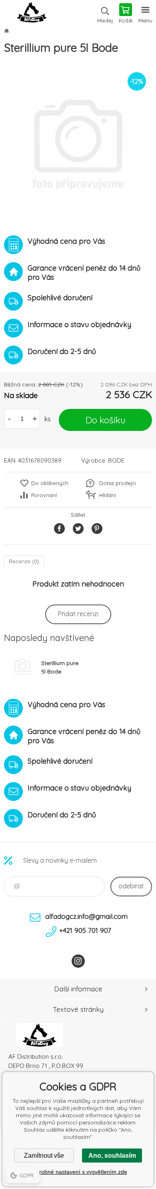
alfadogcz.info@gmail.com (86, 916)
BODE (116, 460)
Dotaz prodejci (117, 483)
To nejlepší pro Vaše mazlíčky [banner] (31, 14)
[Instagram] (78, 961)
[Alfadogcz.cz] (6, 30)
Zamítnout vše (44, 1155)
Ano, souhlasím (112, 1155)
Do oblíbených (49, 483)
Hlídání (107, 495)
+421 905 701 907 (85, 930)
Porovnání (44, 495)
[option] (78, 141)
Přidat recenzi (78, 614)
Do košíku (106, 420)
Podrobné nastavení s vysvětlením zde (78, 1172)
